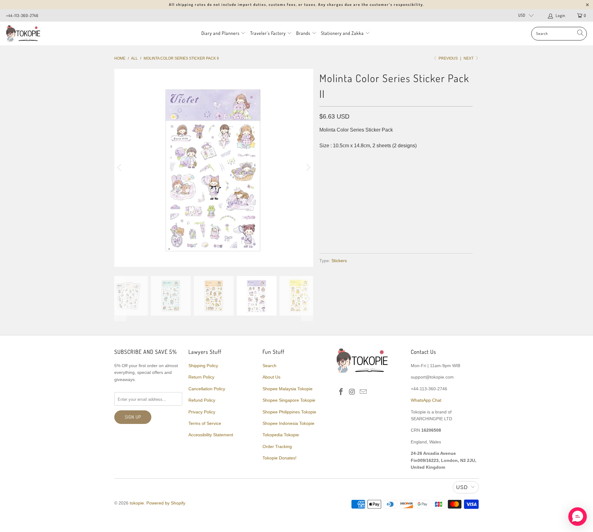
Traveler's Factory (268, 33)
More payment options (433, 233)
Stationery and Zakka (342, 33)
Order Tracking (277, 446)
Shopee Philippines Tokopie (289, 411)
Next (469, 58)
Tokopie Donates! (279, 457)
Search (269, 365)
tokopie (137, 503)
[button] (577, 516)
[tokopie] (23, 33)
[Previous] (120, 168)
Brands (303, 33)
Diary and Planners (220, 33)
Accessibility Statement (210, 434)
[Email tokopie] (363, 392)
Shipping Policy (203, 365)
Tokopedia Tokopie (281, 434)
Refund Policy (201, 400)
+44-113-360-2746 (22, 15)
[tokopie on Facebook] (341, 392)
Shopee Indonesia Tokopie (288, 423)
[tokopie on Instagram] (352, 392)
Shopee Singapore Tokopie (289, 400)
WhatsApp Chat (426, 400)
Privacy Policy (201, 411)
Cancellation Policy (206, 388)
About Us (271, 377)
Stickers (339, 260)
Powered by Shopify (165, 503)
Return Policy (201, 377)
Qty (323, 188)
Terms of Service (204, 423)
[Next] (307, 168)
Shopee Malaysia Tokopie (288, 388)
